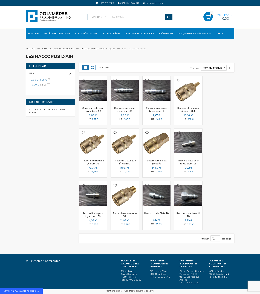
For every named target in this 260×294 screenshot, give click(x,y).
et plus (41, 84)
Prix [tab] (31, 73)
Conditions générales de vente (139, 290)
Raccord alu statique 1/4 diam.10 (125, 162)
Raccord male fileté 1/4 (156, 213)
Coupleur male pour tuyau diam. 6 (156, 109)
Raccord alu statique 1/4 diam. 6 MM (188, 109)
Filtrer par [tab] (37, 66)
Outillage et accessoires (58, 48)
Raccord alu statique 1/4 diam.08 (93, 162)
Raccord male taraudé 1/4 (188, 214)
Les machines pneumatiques (98, 48)
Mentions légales (114, 290)
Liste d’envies (106, 3)
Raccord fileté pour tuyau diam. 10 (93, 214)
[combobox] (130, 17)
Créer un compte (129, 3)
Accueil (31, 48)
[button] (83, 80)
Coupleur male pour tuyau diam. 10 (124, 109)
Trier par (194, 68)
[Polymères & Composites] (55, 18)
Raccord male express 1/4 (125, 214)
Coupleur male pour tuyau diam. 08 (93, 109)
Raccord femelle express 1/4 (156, 162)
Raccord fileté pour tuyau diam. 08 (188, 162)
